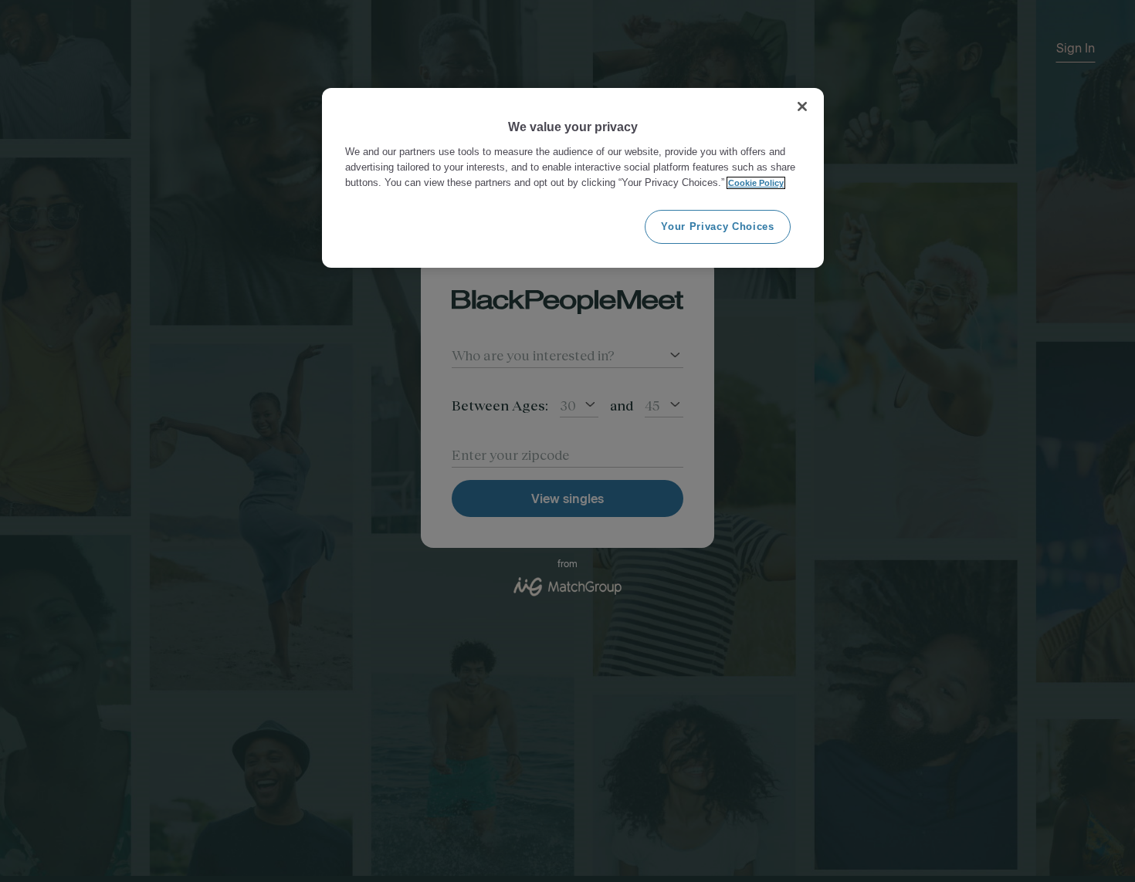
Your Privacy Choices (717, 226)
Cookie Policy (756, 183)
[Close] (802, 106)
